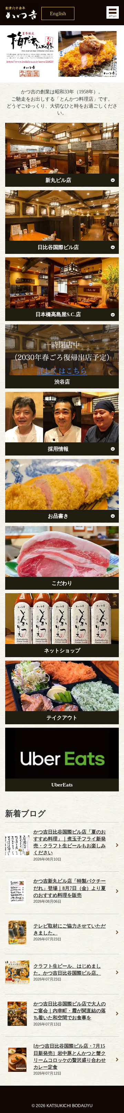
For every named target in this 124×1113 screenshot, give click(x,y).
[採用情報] (62, 424)
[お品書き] (62, 491)
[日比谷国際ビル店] (62, 222)
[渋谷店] (62, 356)
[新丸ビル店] (62, 154)
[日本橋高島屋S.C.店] (62, 289)
